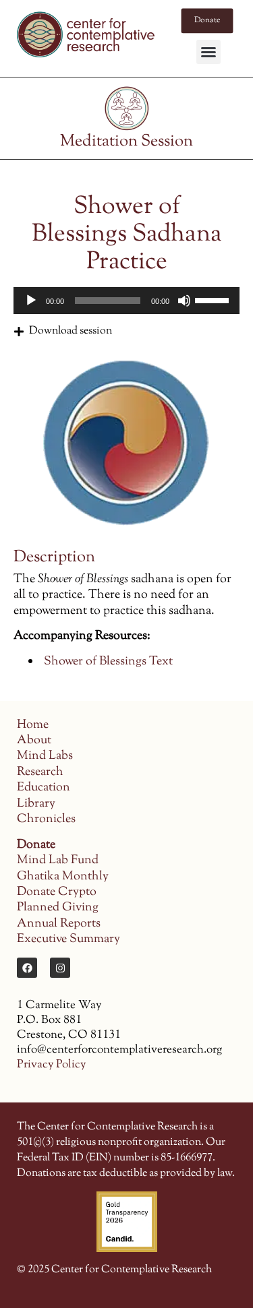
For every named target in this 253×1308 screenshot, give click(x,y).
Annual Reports (59, 924)
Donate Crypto (56, 892)
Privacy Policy (51, 1065)
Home (33, 725)
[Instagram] (60, 968)
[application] (126, 300)
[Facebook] (27, 968)
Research (40, 772)
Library (36, 804)
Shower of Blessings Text (108, 662)
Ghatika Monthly (63, 876)
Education (43, 788)
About (34, 740)
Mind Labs (45, 756)
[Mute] (184, 300)
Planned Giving (58, 907)
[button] (208, 52)
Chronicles (46, 819)
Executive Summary (68, 939)
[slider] (214, 299)
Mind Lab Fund (58, 860)
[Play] (31, 300)
